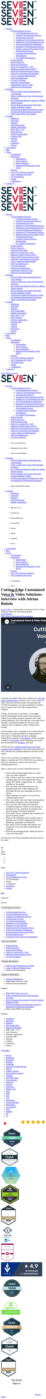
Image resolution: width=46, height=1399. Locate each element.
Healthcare (26, 738)
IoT (7, 1114)
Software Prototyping (14, 950)
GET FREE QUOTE (9, 373)
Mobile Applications (14, 1028)
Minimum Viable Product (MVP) (19, 955)
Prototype (9, 1082)
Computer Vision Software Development (22, 937)
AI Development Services (11, 908)
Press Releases (6, 614)
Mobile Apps (11, 1089)
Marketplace (10, 1105)
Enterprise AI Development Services (20, 928)
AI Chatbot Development (16, 921)
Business (21, 743)
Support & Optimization (10, 975)
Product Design (12, 946)
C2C (8, 1098)
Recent (8, 1055)
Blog (9, 609)
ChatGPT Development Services (18, 917)
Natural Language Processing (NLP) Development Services (20, 933)
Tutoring (9, 1076)
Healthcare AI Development (17, 923)
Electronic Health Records (16, 1067)
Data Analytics (11, 1080)
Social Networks (12, 1102)
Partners (9, 888)
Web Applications (13, 1025)
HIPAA (9, 1069)
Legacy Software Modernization (18, 968)
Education (15, 740)
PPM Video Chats (8, 616)
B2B (8, 1093)
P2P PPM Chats (12, 1078)
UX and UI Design (13, 957)
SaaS (8, 1091)
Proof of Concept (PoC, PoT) (17, 952)
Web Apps (10, 1087)
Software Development (24, 616)
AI (7, 1116)
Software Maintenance (14, 979)
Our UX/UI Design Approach (17, 873)
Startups (9, 1084)
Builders (9, 1111)
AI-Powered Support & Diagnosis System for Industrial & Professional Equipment (23, 1005)
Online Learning (12, 1071)
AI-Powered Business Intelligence (19, 930)
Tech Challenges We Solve (16, 877)
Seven (3, 609)
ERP (8, 1109)
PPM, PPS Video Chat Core (17, 993)
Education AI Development (16, 925)
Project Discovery (13, 948)
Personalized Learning (14, 1073)
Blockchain (10, 1100)
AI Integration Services (15, 919)
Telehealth (10, 1064)
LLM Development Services (17, 914)
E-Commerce (11, 1107)
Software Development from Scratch (20, 966)
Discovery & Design (9, 941)
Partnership (10, 886)
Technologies (11, 875)
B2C (8, 1096)
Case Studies (5, 1050)
